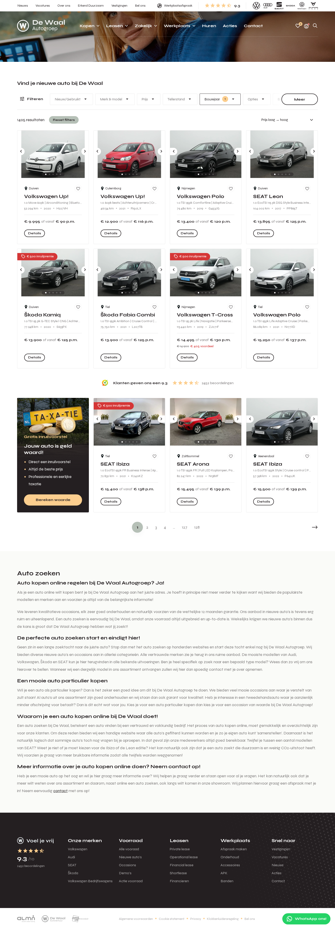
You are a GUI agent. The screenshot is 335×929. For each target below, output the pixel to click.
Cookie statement (171, 919)
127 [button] (184, 527)
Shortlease (178, 873)
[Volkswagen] (256, 5)
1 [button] (137, 527)
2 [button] (147, 527)
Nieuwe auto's (130, 857)
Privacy (195, 919)
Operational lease (184, 857)
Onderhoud (230, 857)
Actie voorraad (131, 881)
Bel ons (250, 919)
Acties (276, 873)
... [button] (174, 527)
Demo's (125, 873)
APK (224, 873)
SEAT (72, 865)
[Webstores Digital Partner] (41, 26)
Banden (227, 881)
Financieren (179, 881)
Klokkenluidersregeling (223, 919)
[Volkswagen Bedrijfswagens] (302, 5)
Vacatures (280, 857)
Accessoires (230, 865)
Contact (278, 881)
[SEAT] (279, 5)
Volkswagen (77, 849)
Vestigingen (281, 849)
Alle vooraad (129, 849)
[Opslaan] (78, 188)
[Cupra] (313, 5)
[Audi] (267, 5)
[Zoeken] (315, 26)
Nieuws (277, 865)
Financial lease (181, 865)
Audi (71, 857)
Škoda (73, 873)
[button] (304, 527)
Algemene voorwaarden (136, 919)
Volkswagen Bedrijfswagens (90, 881)
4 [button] (165, 527)
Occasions (127, 865)
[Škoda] (290, 5)
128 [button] (197, 527)
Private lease (180, 849)
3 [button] (156, 527)
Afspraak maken (234, 849)
